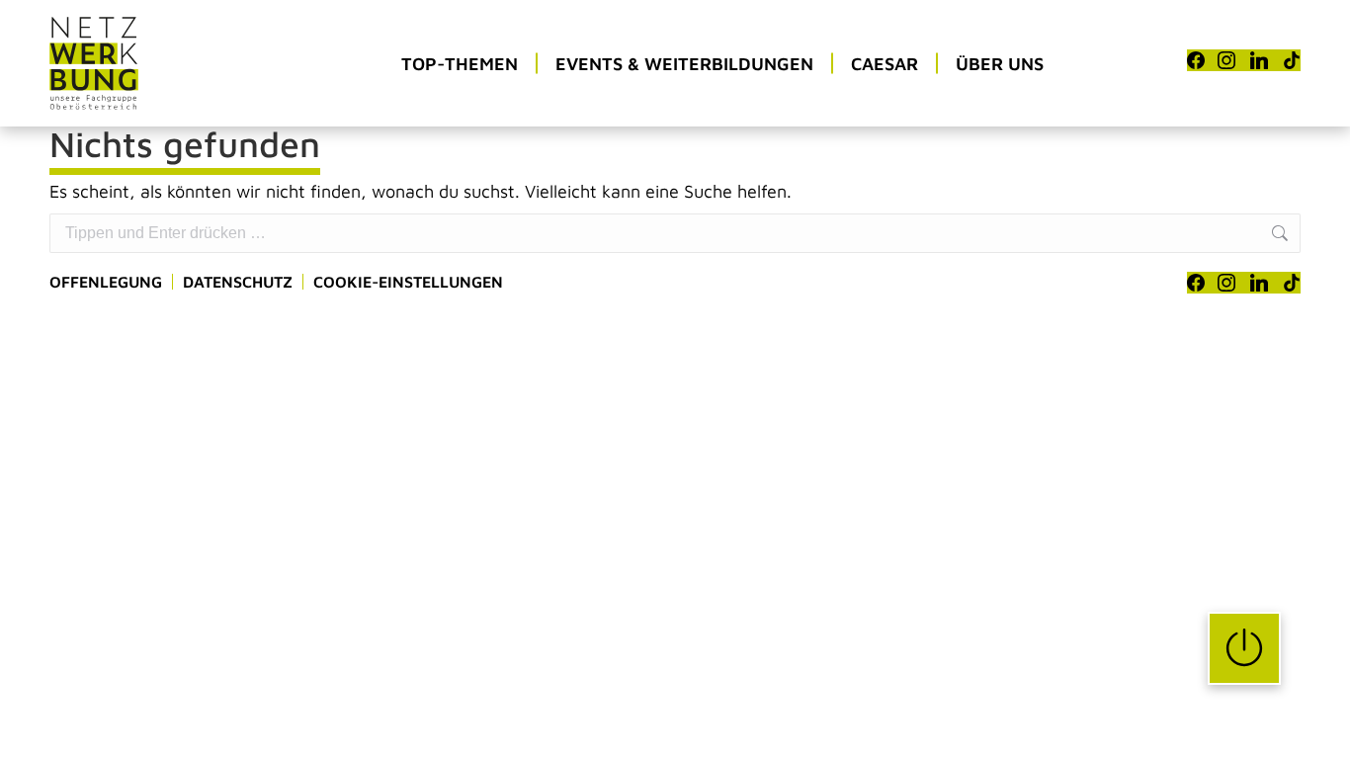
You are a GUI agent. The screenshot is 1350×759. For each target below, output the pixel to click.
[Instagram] (1226, 60)
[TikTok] (1292, 60)
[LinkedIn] (1259, 60)
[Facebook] (1196, 60)
